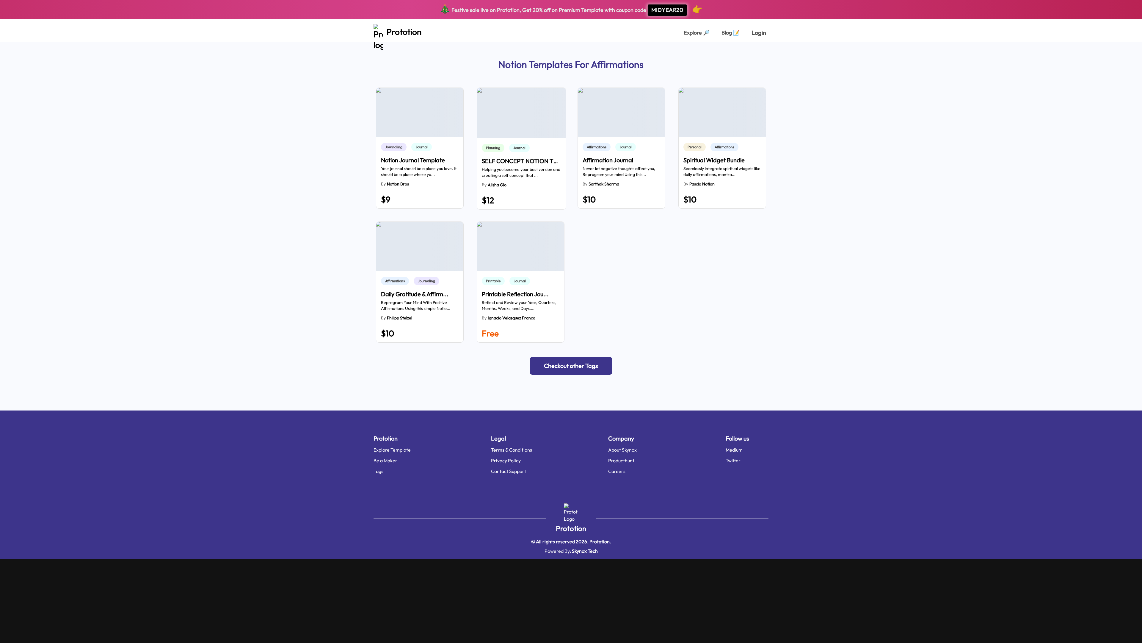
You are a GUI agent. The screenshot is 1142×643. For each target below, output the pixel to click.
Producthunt (621, 460)
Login (759, 32)
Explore (697, 32)
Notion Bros (398, 184)
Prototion (571, 528)
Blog (730, 32)
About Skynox (622, 450)
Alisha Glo (497, 185)
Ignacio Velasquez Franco (511, 318)
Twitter (733, 460)
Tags (378, 471)
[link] (395, 147)
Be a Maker (385, 460)
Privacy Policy (506, 460)
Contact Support (508, 471)
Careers (616, 471)
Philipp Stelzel (399, 318)
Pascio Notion (702, 184)
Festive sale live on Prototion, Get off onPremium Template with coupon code (571, 9)
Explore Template (392, 450)
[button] (571, 366)
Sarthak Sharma (604, 184)
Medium (734, 450)
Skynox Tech (585, 551)
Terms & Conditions (511, 450)
